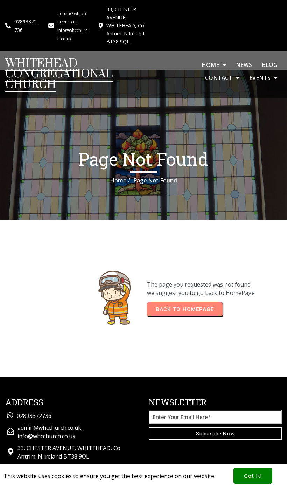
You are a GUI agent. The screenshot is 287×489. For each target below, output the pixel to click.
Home (118, 180)
